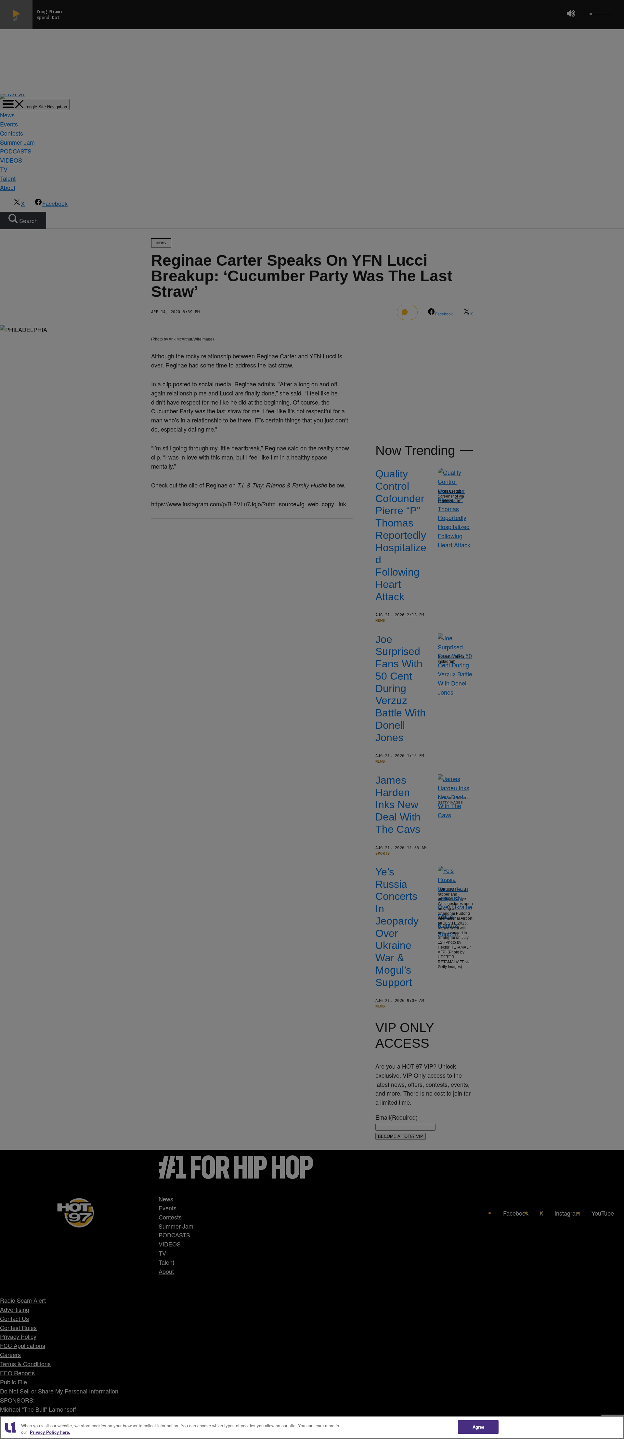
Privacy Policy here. (50, 1432)
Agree (479, 1427)
